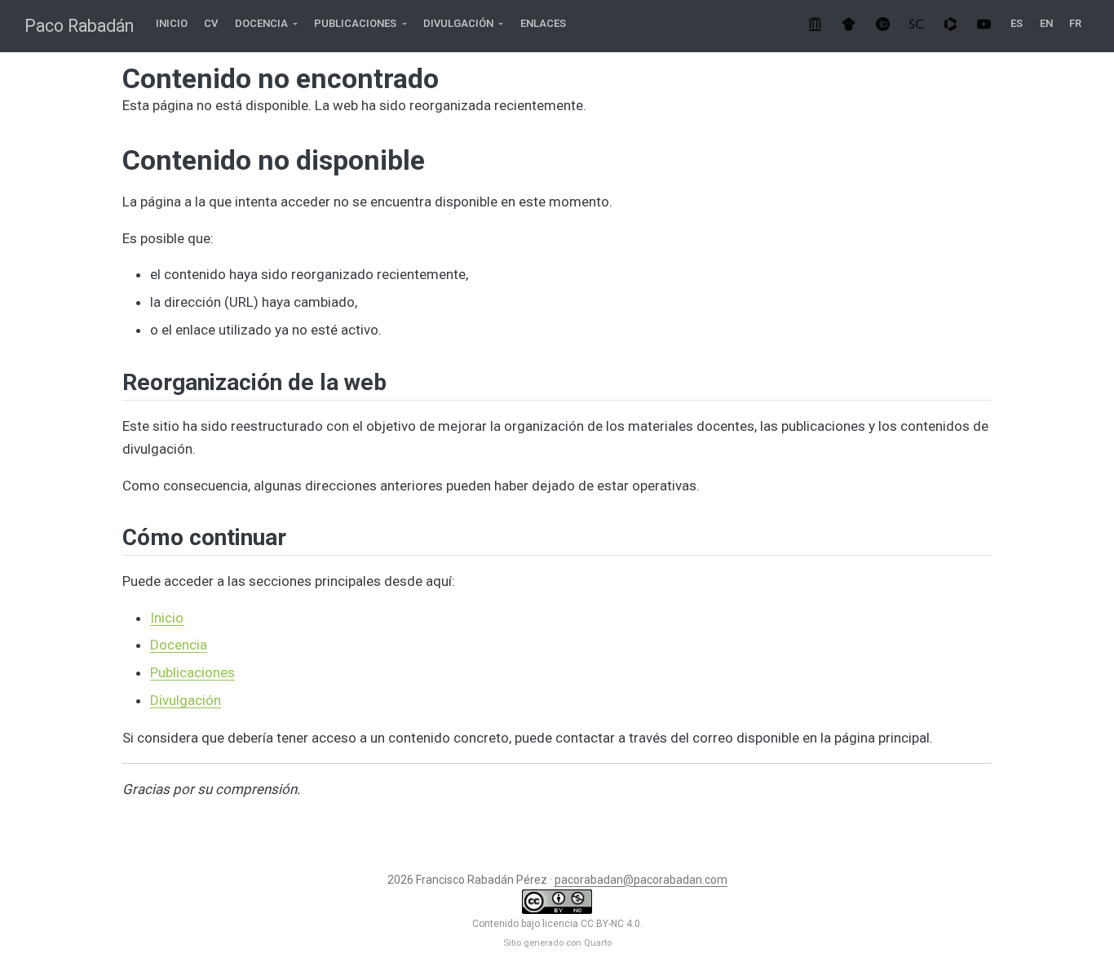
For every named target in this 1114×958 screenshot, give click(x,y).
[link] (267, 24)
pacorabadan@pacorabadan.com (641, 879)
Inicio (166, 618)
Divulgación (185, 700)
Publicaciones (192, 672)
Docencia (178, 644)
